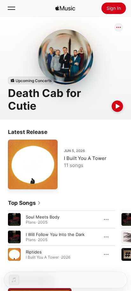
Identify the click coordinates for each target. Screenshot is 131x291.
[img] (65, 8)
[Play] (117, 106)
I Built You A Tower (85, 158)
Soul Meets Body (42, 216)
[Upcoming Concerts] (31, 80)
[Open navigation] (11, 8)
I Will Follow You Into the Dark (55, 234)
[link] (24, 202)
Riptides (34, 251)
